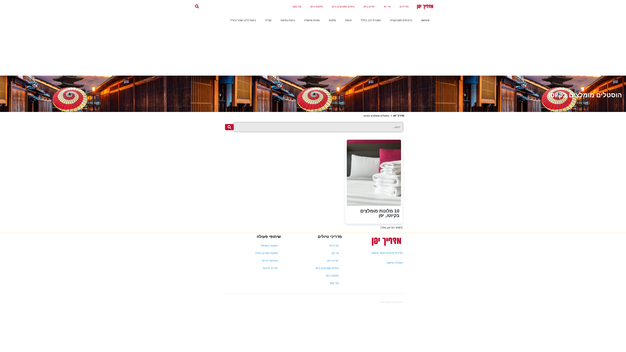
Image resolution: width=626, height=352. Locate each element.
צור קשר (296, 6)
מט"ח (268, 20)
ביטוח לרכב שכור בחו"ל (243, 20)
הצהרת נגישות (395, 262)
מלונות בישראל (269, 245)
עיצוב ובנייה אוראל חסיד (391, 302)
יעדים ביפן (369, 6)
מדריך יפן (398, 115)
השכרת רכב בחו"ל (371, 20)
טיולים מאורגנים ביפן (343, 6)
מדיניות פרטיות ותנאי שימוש (387, 253)
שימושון (425, 20)
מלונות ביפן (316, 6)
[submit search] (229, 127)
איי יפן (387, 6)
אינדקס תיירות (270, 260)
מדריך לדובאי (270, 268)
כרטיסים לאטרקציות (401, 20)
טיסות (348, 20)
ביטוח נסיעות (288, 20)
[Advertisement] (313, 51)
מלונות (332, 20)
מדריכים (404, 6)
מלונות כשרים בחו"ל (266, 253)
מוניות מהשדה (312, 20)
